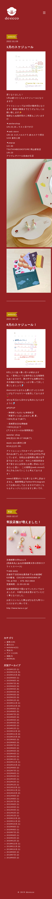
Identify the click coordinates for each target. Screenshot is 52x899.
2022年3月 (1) (13, 779)
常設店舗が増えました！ (24, 522)
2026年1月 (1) (13, 669)
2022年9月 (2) (13, 768)
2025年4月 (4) (13, 692)
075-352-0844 (27, 581)
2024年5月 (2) (13, 720)
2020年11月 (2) (13, 821)
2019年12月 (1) (13, 844)
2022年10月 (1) (13, 765)
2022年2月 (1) (13, 782)
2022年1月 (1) (13, 785)
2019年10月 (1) (13, 849)
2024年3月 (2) (13, 726)
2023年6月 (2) (13, 748)
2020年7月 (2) (13, 832)
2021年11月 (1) (13, 790)
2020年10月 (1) (13, 824)
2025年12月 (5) (13, 672)
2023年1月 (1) (13, 759)
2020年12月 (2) (13, 818)
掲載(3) (10, 656)
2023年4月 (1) (13, 754)
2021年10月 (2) (13, 793)
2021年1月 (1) (13, 816)
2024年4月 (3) (13, 723)
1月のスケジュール (20, 47)
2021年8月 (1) (13, 799)
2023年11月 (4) (13, 734)
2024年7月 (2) (13, 714)
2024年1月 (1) (13, 728)
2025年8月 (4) (13, 681)
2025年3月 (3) (13, 695)
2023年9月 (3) (13, 740)
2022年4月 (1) (13, 776)
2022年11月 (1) (13, 762)
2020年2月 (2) (13, 838)
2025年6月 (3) (13, 686)
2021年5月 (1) (13, 807)
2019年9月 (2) (13, 852)
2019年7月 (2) (13, 855)
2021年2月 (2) (13, 813)
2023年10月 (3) (13, 737)
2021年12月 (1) (13, 787)
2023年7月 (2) (13, 745)
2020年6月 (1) (13, 835)
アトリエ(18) (12, 653)
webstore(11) (12, 647)
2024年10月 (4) (13, 706)
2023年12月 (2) (13, 731)
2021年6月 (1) (13, 804)
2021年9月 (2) (13, 796)
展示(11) (10, 645)
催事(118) (11, 642)
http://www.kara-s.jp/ (17, 608)
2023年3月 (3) (13, 757)
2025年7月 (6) (13, 683)
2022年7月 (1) (13, 771)
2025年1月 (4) (13, 700)
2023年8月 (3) (13, 742)
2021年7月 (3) (13, 801)
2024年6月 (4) (13, 717)
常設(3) (10, 650)
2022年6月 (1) (13, 773)
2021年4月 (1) (13, 810)
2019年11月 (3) (13, 846)
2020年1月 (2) (13, 841)
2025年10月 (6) (13, 675)
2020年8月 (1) (13, 830)
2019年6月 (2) (13, 858)
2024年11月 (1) (13, 703)
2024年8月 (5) (13, 711)
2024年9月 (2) (13, 709)
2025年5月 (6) (13, 689)
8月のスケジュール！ (22, 324)
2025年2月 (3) (13, 697)
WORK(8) (11, 659)
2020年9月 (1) (13, 827)
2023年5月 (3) (13, 751)
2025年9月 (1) (13, 678)
